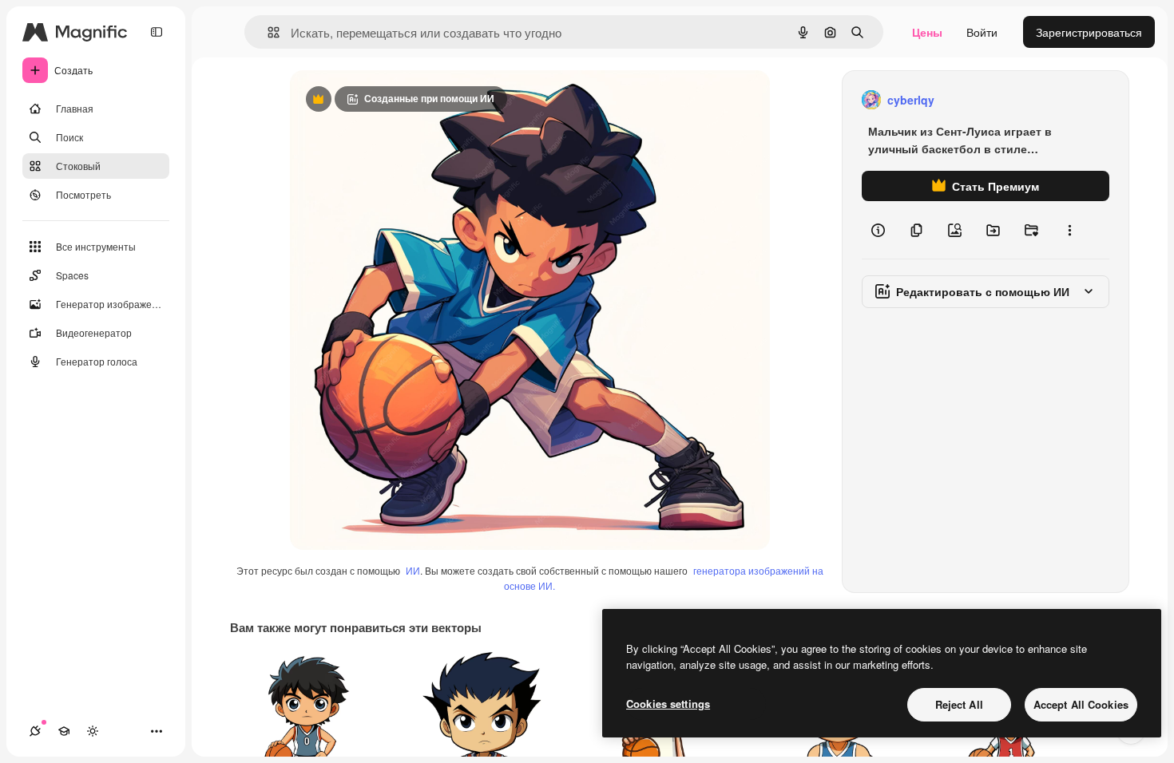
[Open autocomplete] (267, 32)
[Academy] (64, 731)
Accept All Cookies (1080, 704)
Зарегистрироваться (1089, 32)
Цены (927, 32)
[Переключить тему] (92, 731)
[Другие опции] (1069, 230)
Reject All (959, 704)
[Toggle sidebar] (156, 32)
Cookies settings (668, 703)
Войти (982, 32)
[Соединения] (35, 731)
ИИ (413, 570)
